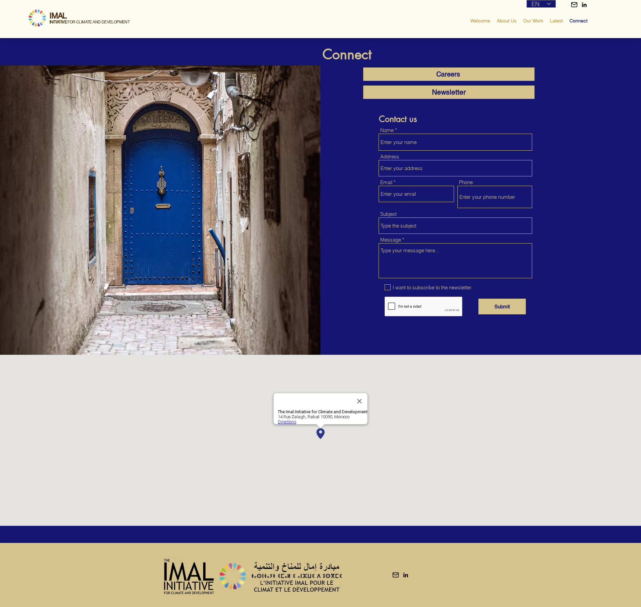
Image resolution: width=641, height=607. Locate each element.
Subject (388, 213)
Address (389, 156)
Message (390, 239)
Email (386, 182)
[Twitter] (584, 4)
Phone (466, 182)
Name (387, 130)
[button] (574, 4)
